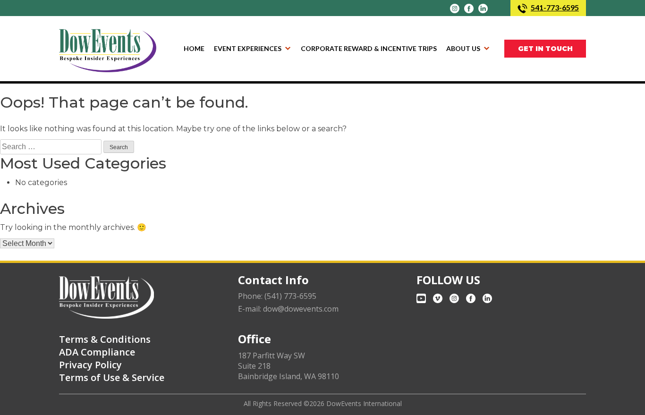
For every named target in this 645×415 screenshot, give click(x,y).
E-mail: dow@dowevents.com (288, 309)
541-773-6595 (555, 7)
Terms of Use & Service (111, 377)
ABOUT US (463, 48)
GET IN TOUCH (545, 48)
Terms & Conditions (105, 339)
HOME (194, 48)
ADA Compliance (97, 352)
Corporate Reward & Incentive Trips (369, 48)
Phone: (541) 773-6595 (277, 296)
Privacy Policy (90, 364)
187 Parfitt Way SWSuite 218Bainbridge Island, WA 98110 (288, 366)
